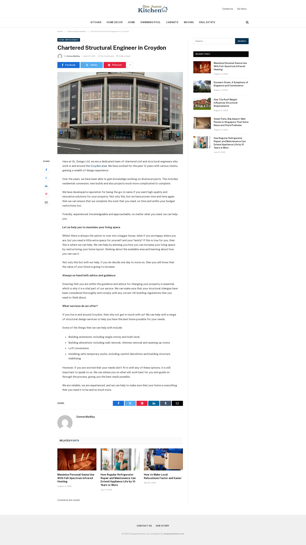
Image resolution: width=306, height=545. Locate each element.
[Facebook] (46, 170)
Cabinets (172, 22)
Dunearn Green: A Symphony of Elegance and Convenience (231, 84)
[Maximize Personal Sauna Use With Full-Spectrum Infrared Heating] (76, 459)
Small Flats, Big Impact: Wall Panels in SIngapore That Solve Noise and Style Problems (231, 122)
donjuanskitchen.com (174, 534)
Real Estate (207, 22)
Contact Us (227, 9)
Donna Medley (73, 56)
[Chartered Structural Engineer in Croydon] (120, 113)
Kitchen (96, 22)
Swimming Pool (150, 22)
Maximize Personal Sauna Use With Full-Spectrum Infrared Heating (75, 478)
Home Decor (115, 22)
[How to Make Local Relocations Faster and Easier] (163, 459)
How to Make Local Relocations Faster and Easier (163, 476)
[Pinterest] (46, 194)
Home (131, 22)
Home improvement (69, 40)
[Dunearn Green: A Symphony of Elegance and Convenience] (202, 86)
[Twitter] (46, 178)
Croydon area (99, 165)
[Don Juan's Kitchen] (153, 9)
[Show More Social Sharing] (130, 65)
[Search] (247, 22)
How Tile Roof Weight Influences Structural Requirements (226, 102)
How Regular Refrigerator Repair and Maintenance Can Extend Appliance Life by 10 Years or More (118, 480)
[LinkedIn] (46, 186)
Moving (189, 22)
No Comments (107, 56)
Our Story (242, 9)
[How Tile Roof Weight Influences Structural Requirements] (202, 104)
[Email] (46, 202)
